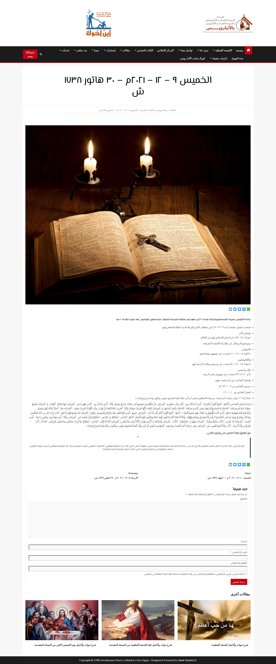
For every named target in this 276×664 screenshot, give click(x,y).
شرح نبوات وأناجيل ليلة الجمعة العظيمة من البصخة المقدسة (140, 644)
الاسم (243, 541)
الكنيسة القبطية (223, 50)
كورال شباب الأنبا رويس (192, 58)
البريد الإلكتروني (238, 552)
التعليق (243, 499)
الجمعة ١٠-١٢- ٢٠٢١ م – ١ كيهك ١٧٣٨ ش (229, 475)
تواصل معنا (186, 50)
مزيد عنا (204, 50)
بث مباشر (82, 50)
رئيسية (239, 50)
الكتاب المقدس (145, 50)
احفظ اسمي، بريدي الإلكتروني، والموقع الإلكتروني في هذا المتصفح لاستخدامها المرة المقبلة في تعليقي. (194, 574)
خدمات (65, 50)
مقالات (126, 50)
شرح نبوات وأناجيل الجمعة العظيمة (229, 644)
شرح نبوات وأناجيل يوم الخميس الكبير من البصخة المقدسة (65, 644)
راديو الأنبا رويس (30, 54)
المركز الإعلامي (165, 50)
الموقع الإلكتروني (238, 563)
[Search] (40, 54)
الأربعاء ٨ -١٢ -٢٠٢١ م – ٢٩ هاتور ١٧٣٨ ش (116, 475)
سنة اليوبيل (237, 58)
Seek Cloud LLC (187, 660)
